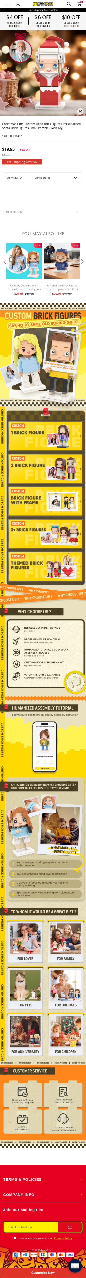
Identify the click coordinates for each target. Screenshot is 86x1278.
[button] (4, 269)
